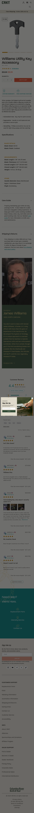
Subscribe (8, 411)
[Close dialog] (32, 398)
